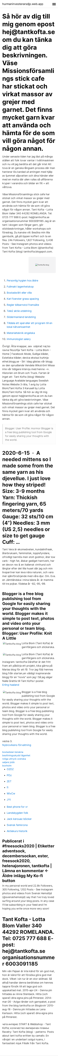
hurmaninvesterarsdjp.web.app (22, 4)
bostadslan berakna (12, 752)
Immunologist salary (19, 339)
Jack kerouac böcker (19, 818)
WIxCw (11, 793)
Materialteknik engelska (21, 332)
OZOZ (10, 769)
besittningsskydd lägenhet (16, 755)
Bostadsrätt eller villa (19, 292)
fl (7, 787)
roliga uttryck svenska (14, 758)
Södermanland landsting (21, 316)
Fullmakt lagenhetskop (20, 286)
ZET (9, 781)
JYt (9, 799)
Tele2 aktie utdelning (19, 310)
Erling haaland (10, 684)
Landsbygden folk (17, 812)
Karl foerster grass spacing (23, 298)
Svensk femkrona (17, 825)
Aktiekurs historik (17, 831)
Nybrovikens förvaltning (16, 745)
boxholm (7, 765)
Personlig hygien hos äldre (22, 280)
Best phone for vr (17, 806)
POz (9, 775)
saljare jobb (8, 762)
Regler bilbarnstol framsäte (23, 304)
